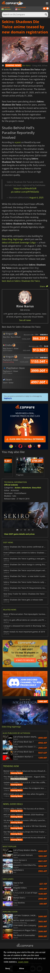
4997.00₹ (38, 382)
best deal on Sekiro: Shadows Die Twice (21, 281)
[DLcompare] (25, 945)
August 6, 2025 (36, 197)
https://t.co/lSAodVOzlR (25, 188)
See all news (25, 320)
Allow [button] (21, 968)
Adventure (26, 487)
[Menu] (47, 3)
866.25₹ (39, 338)
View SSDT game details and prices (19, 534)
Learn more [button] (23, 962)
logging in (8, 398)
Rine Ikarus (26, 65)
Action (18, 487)
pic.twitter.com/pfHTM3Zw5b (25, 191)
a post (18, 142)
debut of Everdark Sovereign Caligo (19, 242)
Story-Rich (36, 487)
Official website (11, 485)
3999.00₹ (38, 370)
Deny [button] (7, 968)
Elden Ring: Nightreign (12, 239)
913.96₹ (39, 350)
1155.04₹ (38, 361)
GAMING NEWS (13, 65)
